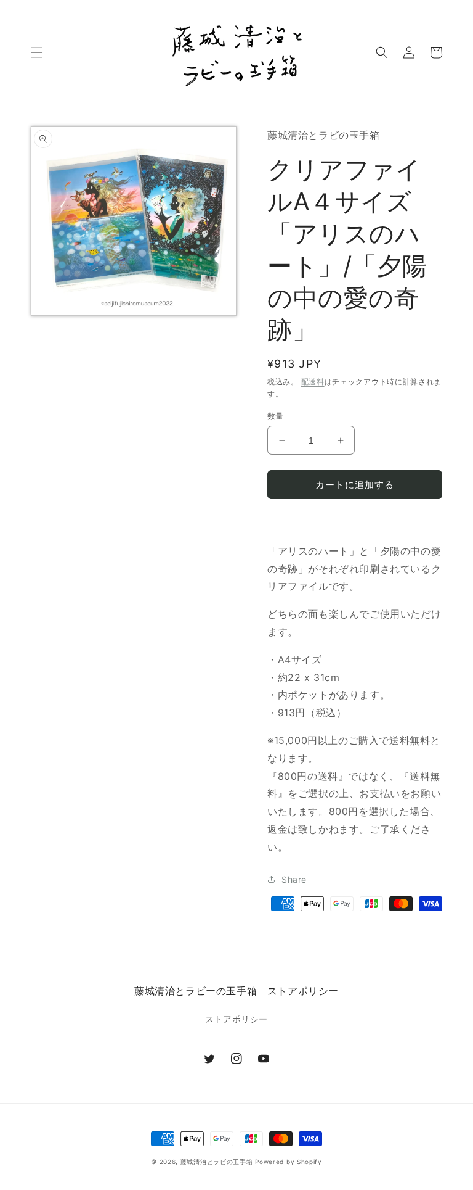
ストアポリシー (236, 1019)
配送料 (313, 381)
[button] (37, 52)
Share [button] (294, 879)
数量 (275, 416)
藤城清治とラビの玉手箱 (216, 1161)
